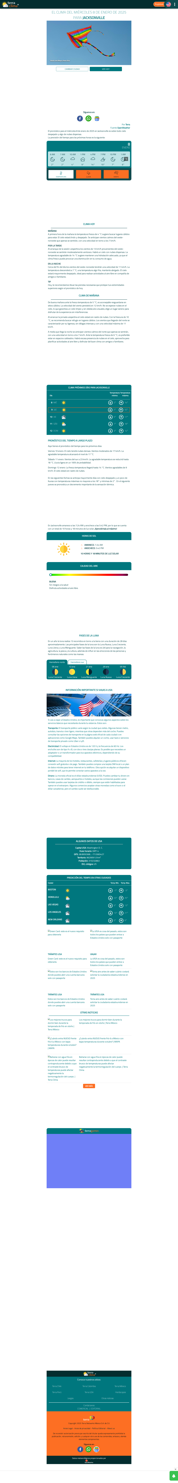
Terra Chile (56, 1386)
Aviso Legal (68, 1428)
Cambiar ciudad (72, 69)
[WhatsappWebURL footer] (88, 1449)
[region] (89, 91)
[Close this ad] (176, 1469)
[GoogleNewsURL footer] (96, 1449)
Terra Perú (56, 1392)
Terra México (120, 1386)
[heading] (89, 1086)
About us (111, 1428)
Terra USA (89, 1392)
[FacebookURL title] (80, 118)
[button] (18, 92)
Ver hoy (106, 69)
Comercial (83, 1408)
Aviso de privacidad (82, 1428)
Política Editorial (98, 1428)
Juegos (71, 1398)
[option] (60, 174)
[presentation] (126, 159)
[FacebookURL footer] (80, 1449)
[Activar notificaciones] (163, 1476)
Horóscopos (120, 1392)
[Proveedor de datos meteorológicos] (89, 1461)
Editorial (96, 1408)
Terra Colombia (89, 1386)
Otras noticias (107, 1398)
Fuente (120, 127)
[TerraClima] (168, 4)
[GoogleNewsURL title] (97, 118)
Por (126, 124)
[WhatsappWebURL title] (88, 118)
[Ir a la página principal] (10, 4)
